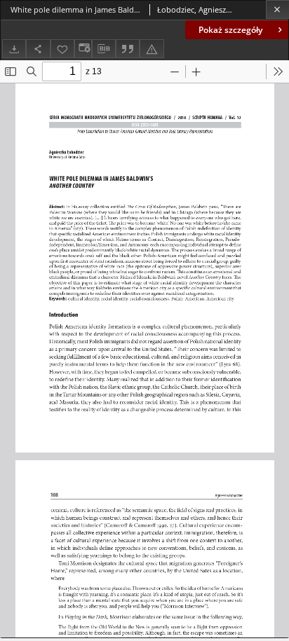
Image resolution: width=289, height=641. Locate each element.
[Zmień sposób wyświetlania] (82, 48)
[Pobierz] (14, 48)
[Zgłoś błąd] (151, 48)
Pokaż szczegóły (230, 30)
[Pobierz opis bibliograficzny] (104, 49)
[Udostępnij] (38, 48)
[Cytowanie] (128, 48)
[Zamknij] (277, 9)
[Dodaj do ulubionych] (62, 48)
